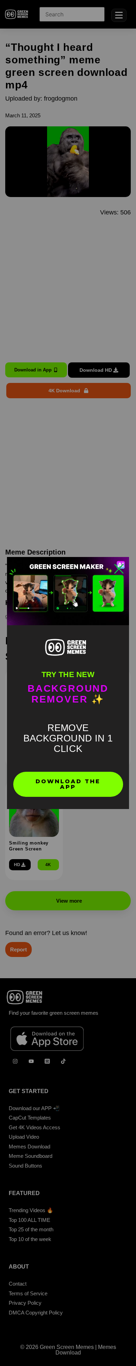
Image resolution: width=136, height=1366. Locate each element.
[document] (68, 683)
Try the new (68, 674)
